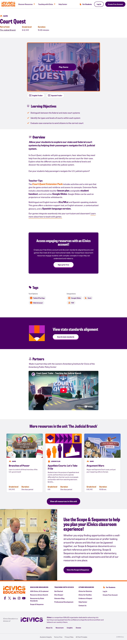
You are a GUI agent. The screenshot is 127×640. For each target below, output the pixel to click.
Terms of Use (58, 637)
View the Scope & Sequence (78, 569)
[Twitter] (9, 598)
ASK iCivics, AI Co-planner (39, 591)
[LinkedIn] (14, 598)
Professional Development (63, 602)
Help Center (63, 4)
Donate (78, 628)
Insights (70, 628)
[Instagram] (19, 598)
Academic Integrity (46, 637)
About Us (49, 628)
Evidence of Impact (85, 598)
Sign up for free (63, 265)
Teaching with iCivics (45, 4)
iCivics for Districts (85, 591)
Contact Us (82, 605)
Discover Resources (25, 4)
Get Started (58, 591)
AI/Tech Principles (81, 637)
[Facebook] (4, 598)
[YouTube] (23, 598)
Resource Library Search (39, 595)
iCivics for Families (85, 595)
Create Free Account (115, 4)
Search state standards (65, 337)
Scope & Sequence (37, 604)
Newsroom (60, 628)
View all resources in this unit (63, 501)
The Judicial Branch (8, 30)
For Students (87, 4)
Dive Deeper (58, 595)
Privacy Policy (69, 637)
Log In (99, 4)
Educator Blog (59, 598)
